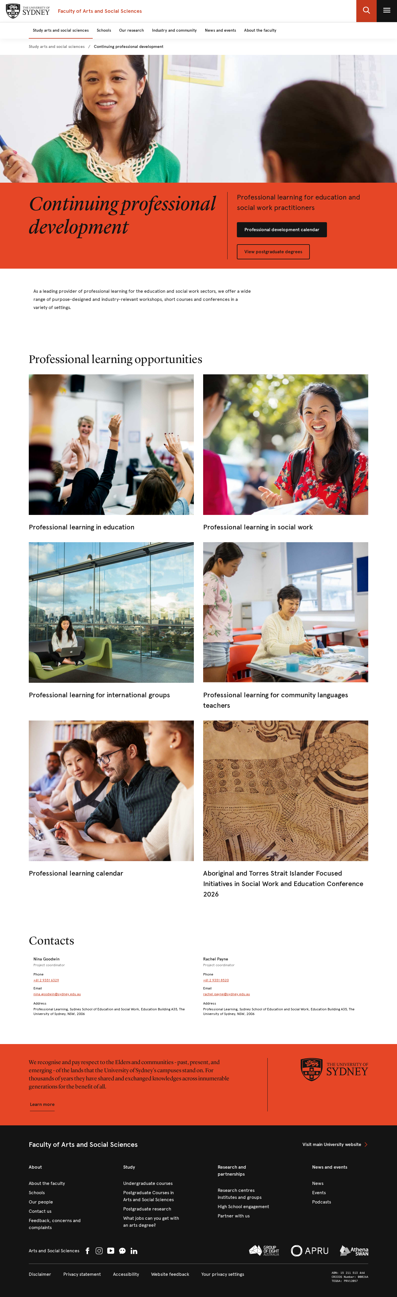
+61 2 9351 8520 (216, 980)
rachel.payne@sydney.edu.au (226, 994)
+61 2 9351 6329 (46, 980)
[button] (366, 11)
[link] (57, 46)
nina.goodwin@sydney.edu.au (57, 994)
